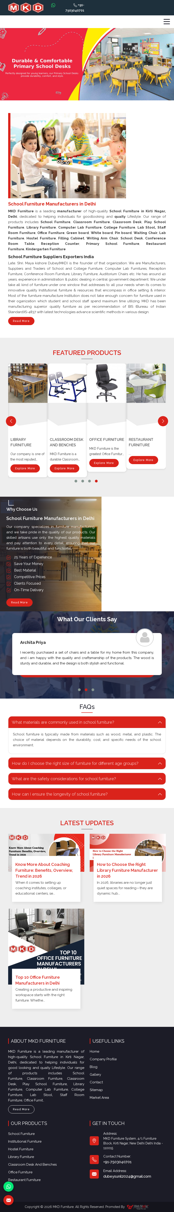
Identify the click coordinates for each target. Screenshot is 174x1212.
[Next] (163, 421)
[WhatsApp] (8, 1186)
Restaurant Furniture (141, 442)
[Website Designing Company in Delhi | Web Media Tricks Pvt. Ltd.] (138, 1207)
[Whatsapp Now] (53, 5)
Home (94, 1051)
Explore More (25, 468)
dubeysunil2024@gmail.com (127, 1176)
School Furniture (21, 1134)
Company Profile (103, 1059)
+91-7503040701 (74, 7)
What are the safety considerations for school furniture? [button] (64, 778)
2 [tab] (82, 481)
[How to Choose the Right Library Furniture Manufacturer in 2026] (128, 853)
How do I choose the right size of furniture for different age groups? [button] (75, 763)
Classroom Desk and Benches (66, 442)
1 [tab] (76, 481)
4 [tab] (96, 481)
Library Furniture (20, 442)
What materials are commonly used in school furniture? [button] (63, 722)
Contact (96, 1082)
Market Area (99, 1098)
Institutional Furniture (24, 1141)
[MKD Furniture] (26, 7)
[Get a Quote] (8, 1200)
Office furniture (106, 439)
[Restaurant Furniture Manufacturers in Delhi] (147, 397)
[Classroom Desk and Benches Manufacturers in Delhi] (68, 397)
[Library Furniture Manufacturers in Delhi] (29, 397)
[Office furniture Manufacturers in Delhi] (108, 397)
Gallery (95, 1075)
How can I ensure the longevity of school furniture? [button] (60, 794)
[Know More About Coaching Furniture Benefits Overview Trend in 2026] (46, 853)
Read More (21, 321)
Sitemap (96, 1090)
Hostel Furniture (20, 1149)
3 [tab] (89, 481)
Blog (93, 1067)
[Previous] (11, 421)
